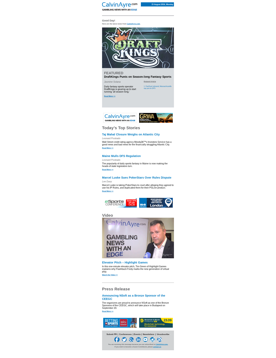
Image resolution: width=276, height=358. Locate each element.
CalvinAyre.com (133, 24)
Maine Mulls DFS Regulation (121, 156)
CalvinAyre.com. (162, 344)
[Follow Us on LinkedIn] (138, 341)
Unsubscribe (163, 334)
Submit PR (112, 334)
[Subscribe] (159, 341)
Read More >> (109, 96)
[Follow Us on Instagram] (152, 341)
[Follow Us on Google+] (131, 341)
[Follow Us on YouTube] (145, 341)
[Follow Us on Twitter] (124, 341)
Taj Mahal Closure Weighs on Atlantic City (131, 134)
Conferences (125, 334)
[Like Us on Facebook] (117, 341)
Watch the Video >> (110, 275)
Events (137, 334)
